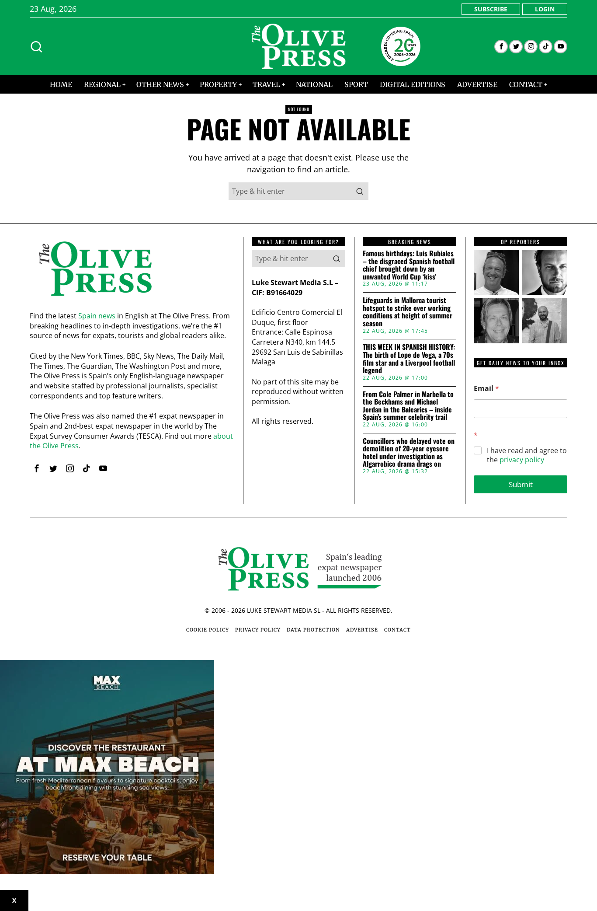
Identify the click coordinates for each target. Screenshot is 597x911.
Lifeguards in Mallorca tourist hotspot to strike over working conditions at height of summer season (407, 312)
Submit (521, 484)
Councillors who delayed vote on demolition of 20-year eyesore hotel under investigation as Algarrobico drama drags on (409, 452)
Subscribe (490, 9)
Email (486, 388)
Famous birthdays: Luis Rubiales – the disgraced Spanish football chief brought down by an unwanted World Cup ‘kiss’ (409, 265)
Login (545, 9)
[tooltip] (501, 46)
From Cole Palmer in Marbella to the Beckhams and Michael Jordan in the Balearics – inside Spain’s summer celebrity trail (408, 406)
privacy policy (522, 459)
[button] (359, 191)
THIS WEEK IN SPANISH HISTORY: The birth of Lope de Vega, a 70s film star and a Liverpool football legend (409, 358)
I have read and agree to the (527, 455)
